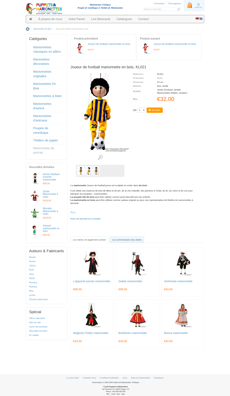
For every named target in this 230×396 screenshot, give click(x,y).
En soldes (34, 335)
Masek (32, 257)
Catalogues (124, 19)
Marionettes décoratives (41, 62)
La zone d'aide (72, 378)
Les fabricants (100, 19)
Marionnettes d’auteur (42, 106)
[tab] (89, 239)
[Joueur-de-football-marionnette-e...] (80, 170)
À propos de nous (50, 19)
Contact (143, 19)
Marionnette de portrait (43, 150)
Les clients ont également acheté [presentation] (89, 239)
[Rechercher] (178, 9)
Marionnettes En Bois (42, 29)
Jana (31, 274)
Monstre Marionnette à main (50, 211)
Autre (159, 78)
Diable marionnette (130, 281)
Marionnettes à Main (47, 96)
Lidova (32, 265)
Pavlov (32, 261)
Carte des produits (38, 326)
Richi (31, 269)
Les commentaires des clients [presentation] (127, 239)
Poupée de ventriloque (40, 130)
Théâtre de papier (45, 140)
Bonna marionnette (176, 333)
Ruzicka (33, 286)
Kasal (32, 278)
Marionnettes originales (42, 74)
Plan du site (35, 322)
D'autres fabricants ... (39, 299)
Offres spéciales (37, 318)
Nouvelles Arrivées (38, 331)
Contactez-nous (89, 378)
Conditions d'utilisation (109, 378)
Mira (31, 291)
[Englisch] (200, 19)
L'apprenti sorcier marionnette (91, 281)
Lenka (32, 295)
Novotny (33, 282)
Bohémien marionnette (132, 333)
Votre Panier (77, 19)
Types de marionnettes (140, 378)
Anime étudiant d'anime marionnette (51, 177)
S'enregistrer (174, 3)
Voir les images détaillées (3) (100, 157)
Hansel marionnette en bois (51, 228)
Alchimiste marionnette (178, 281)
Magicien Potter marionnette (90, 333)
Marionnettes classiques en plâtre (47, 49)
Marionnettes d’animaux (42, 118)
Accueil (27, 29)
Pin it (72, 212)
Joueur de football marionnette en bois (109, 44)
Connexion (159, 3)
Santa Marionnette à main (50, 194)
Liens (125, 378)
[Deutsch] (197, 19)
